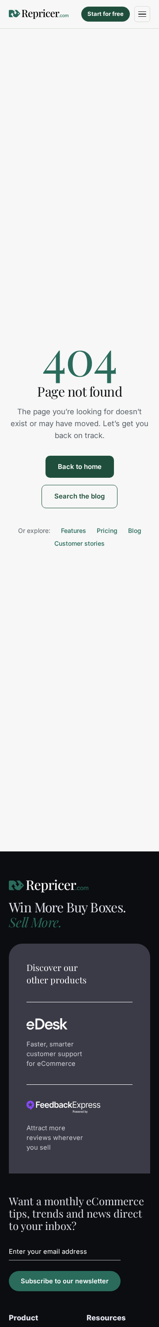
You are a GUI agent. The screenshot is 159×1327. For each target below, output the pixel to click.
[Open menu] (142, 14)
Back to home (80, 466)
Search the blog (79, 496)
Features (73, 530)
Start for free (105, 13)
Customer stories (79, 543)
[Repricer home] (38, 14)
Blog (134, 530)
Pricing (107, 530)
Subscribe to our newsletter (65, 1281)
